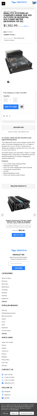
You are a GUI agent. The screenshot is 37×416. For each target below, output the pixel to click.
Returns (4, 354)
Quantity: (6, 96)
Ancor (3, 322)
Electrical (4, 281)
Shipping (4, 357)
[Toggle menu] (3, 3)
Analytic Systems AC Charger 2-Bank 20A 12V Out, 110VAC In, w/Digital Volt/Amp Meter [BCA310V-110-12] (18, 222)
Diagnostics (5, 298)
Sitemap (4, 365)
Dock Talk (4, 362)
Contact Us (5, 351)
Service (4, 345)
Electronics (5, 284)
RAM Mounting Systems (8, 313)
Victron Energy (6, 330)
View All (4, 301)
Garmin (4, 319)
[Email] (7, 116)
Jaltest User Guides (7, 342)
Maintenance (5, 287)
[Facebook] (4, 116)
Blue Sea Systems (7, 316)
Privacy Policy (5, 359)
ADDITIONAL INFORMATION (18, 132)
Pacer (3, 324)
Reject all (14, 413)
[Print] (9, 116)
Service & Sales (6, 278)
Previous (2, 214)
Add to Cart (19, 235)
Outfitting (4, 289)
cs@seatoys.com (9, 383)
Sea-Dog (4, 310)
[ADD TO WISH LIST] (21, 106)
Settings (5, 413)
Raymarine (5, 327)
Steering (4, 295)
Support (4, 348)
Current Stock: (9, 34)
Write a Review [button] (9, 40)
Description (18, 127)
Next (34, 214)
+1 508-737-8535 (9, 377)
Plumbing (4, 292)
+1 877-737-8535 (9, 380)
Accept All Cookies (27, 413)
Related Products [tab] (18, 186)
